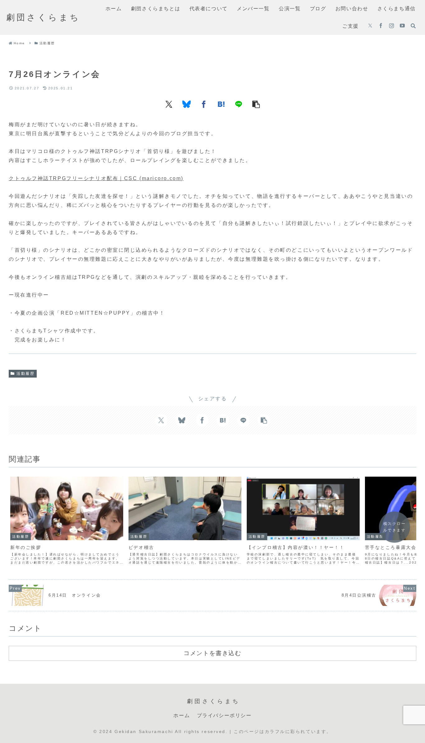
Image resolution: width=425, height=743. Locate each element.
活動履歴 (25, 373)
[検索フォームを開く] (413, 26)
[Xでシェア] (169, 104)
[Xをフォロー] (370, 26)
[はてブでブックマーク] (221, 104)
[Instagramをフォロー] (391, 26)
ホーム (181, 715)
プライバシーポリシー (224, 715)
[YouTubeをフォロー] (402, 26)
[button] (256, 104)
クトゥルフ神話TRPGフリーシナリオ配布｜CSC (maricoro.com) (96, 178)
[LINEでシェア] (238, 104)
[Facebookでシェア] (204, 104)
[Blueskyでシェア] (186, 104)
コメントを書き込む (212, 653)
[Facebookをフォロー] (380, 26)
